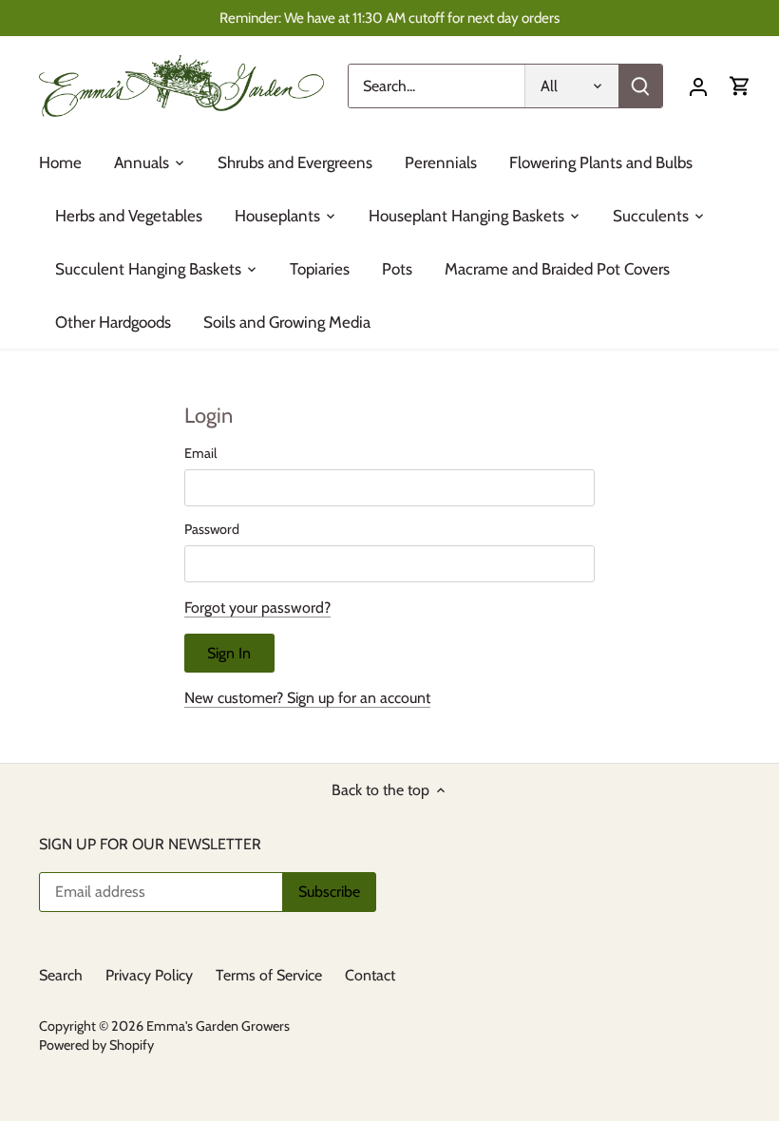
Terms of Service (269, 975)
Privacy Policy (149, 975)
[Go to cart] (740, 86)
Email (200, 454)
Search (61, 975)
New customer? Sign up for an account (307, 698)
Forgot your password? (257, 607)
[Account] (698, 86)
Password (211, 530)
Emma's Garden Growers (218, 1026)
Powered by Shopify (96, 1045)
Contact (370, 975)
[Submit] (640, 86)
